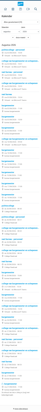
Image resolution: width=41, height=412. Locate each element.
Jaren (23, 27)
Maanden (5, 27)
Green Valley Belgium (21, 409)
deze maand (20, 38)
